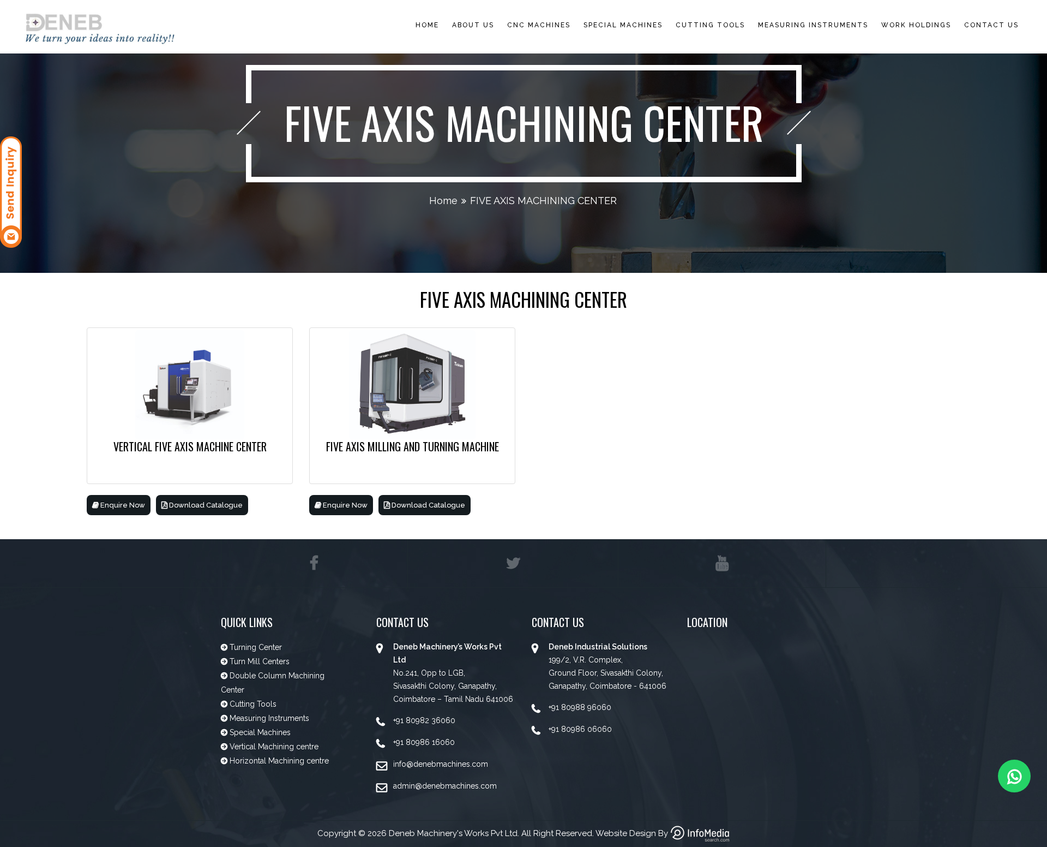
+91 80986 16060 (424, 742)
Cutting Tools (710, 25)
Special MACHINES (623, 25)
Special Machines (259, 732)
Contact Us (991, 25)
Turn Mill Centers (258, 661)
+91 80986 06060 (580, 729)
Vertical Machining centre (272, 746)
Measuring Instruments (813, 25)
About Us (473, 25)
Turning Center (254, 647)
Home (427, 25)
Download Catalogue (205, 505)
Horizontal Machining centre (278, 760)
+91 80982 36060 (424, 720)
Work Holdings (916, 25)
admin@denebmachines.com (445, 786)
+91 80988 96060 (580, 707)
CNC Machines (538, 25)
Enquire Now (122, 505)
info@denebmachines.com (440, 764)
